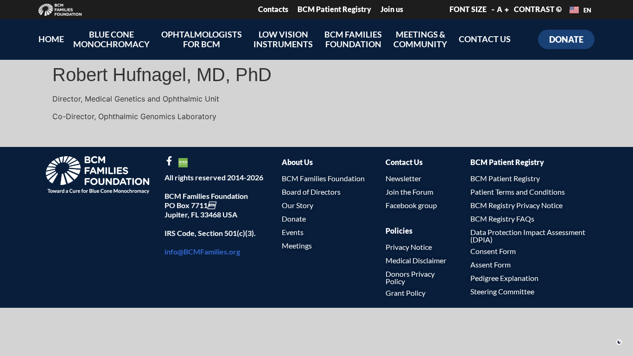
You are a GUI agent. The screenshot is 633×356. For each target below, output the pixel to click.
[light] (619, 342)
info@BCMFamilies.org (202, 251)
